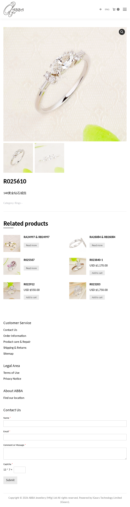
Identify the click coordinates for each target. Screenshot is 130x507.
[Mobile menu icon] (125, 9)
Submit (10, 480)
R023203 (95, 284)
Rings (18, 203)
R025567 (29, 260)
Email (6, 431)
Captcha (8, 464)
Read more (31, 245)
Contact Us (10, 330)
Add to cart (97, 272)
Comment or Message (14, 445)
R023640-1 (96, 260)
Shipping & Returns (14, 348)
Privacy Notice (12, 379)
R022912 (29, 284)
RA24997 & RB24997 (36, 237)
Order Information (14, 336)
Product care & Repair (16, 342)
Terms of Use (11, 373)
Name (7, 418)
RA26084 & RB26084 (102, 237)
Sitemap (8, 353)
